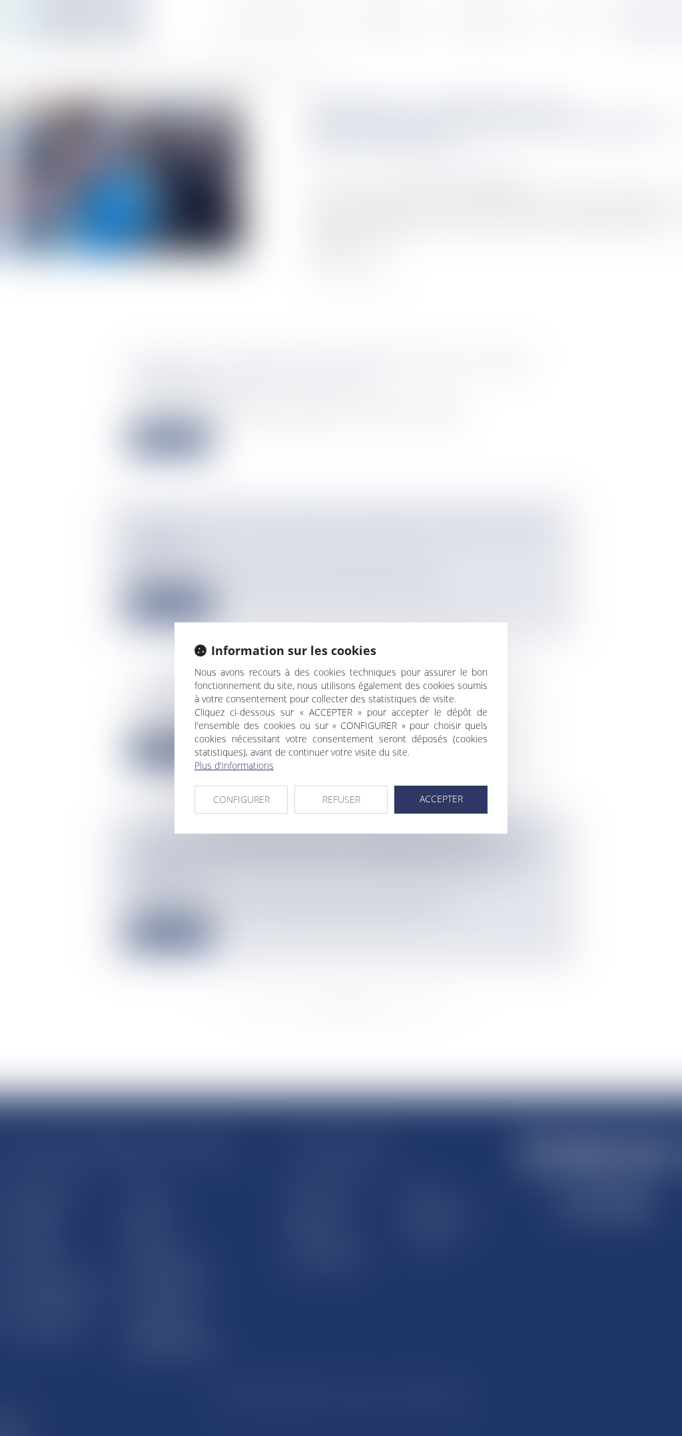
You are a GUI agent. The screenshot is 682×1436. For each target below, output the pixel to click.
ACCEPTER (441, 798)
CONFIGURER (241, 799)
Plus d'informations (234, 765)
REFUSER (341, 799)
